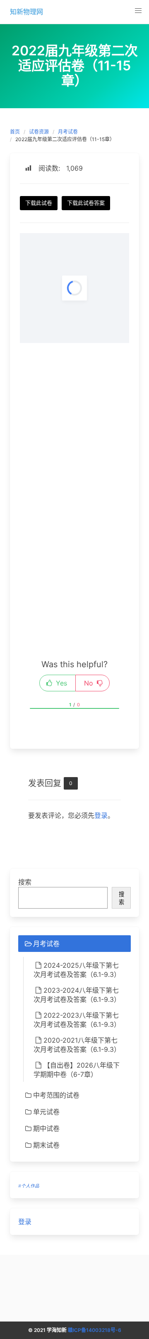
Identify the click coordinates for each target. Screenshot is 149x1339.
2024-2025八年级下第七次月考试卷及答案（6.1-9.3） (77, 970)
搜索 (24, 882)
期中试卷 (46, 1128)
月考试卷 (68, 132)
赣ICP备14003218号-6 (94, 1330)
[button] (138, 11)
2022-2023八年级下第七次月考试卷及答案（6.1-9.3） (77, 1019)
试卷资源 (39, 132)
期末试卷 (46, 1145)
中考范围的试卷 (56, 1095)
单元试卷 (46, 1112)
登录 (101, 815)
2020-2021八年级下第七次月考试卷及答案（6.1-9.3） (77, 1044)
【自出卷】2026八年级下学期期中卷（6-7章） (77, 1069)
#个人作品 (28, 1186)
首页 (15, 132)
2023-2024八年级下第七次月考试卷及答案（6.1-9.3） (77, 995)
